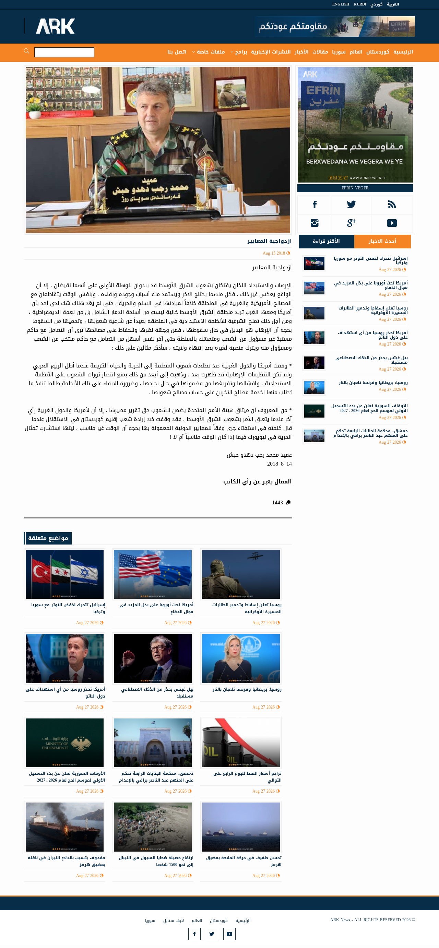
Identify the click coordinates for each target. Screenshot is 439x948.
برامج (241, 52)
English (340, 4)
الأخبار (302, 52)
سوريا (339, 52)
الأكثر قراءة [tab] (326, 241)
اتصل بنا (177, 52)
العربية (393, 4)
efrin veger (355, 188)
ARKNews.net (56, 26)
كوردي (376, 4)
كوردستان (378, 52)
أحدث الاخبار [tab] (382, 241)
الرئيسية (403, 52)
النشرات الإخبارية (271, 52)
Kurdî (360, 4)
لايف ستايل (173, 920)
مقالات (320, 52)
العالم (356, 52)
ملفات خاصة (211, 52)
